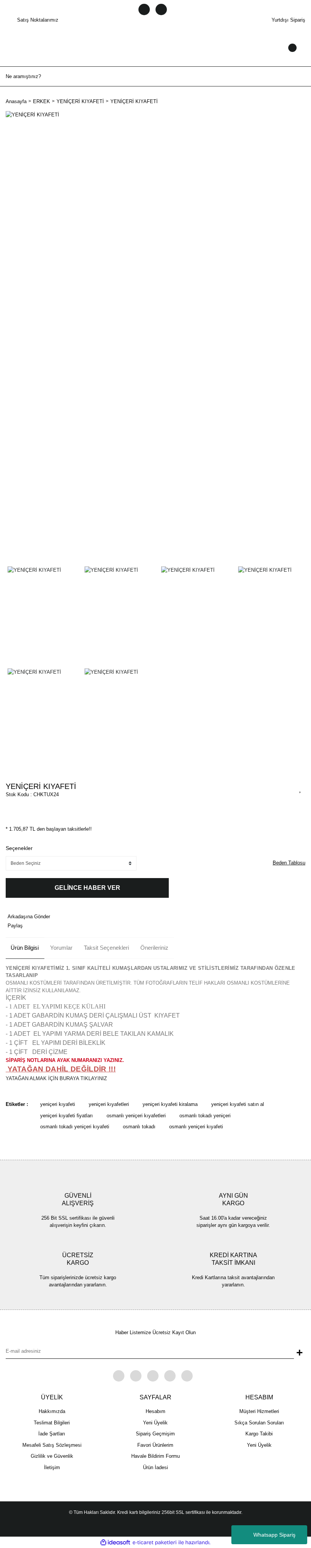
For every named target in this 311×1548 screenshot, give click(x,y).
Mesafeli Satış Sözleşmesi (52, 1445)
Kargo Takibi (259, 1434)
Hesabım (155, 1411)
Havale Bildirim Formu (155, 1456)
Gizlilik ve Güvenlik (52, 1456)
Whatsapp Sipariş (274, 1535)
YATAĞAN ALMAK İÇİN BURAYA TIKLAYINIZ (56, 1078)
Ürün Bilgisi (25, 947)
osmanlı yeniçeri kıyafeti (196, 1126)
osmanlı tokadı (139, 1126)
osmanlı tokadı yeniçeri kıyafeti (74, 1126)
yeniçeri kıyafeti (57, 1104)
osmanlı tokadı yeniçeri (205, 1115)
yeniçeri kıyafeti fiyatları (66, 1115)
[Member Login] (155, 55)
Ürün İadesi (155, 1467)
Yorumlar (61, 947)
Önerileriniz (154, 947)
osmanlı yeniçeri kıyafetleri (136, 1115)
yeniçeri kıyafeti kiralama (170, 1104)
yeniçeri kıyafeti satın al (237, 1104)
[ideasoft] (115, 1542)
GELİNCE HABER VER (87, 888)
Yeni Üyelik (155, 1423)
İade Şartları (51, 1434)
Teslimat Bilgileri (52, 1423)
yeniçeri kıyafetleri (109, 1104)
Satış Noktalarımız (37, 20)
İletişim (52, 1467)
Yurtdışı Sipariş (288, 20)
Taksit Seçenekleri (106, 947)
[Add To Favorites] (300, 788)
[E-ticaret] (154, 1542)
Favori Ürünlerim (155, 1445)
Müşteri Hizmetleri (259, 1411)
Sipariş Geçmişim (155, 1434)
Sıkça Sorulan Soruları (259, 1423)
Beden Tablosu (289, 863)
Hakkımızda (52, 1411)
